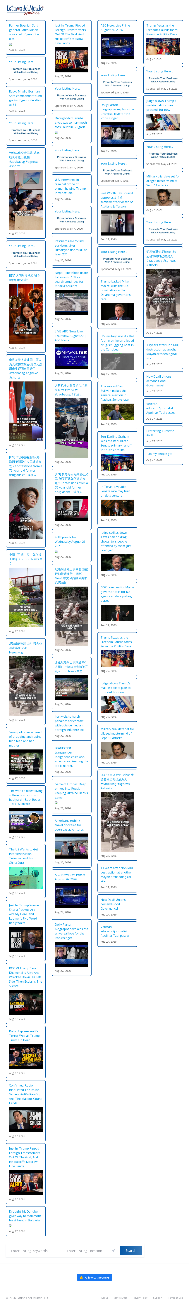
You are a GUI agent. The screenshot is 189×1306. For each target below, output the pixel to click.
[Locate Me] (113, 1250)
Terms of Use (175, 1297)
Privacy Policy (140, 1297)
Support (157, 1297)
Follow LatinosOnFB (94, 1277)
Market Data (120, 1297)
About (104, 1297)
